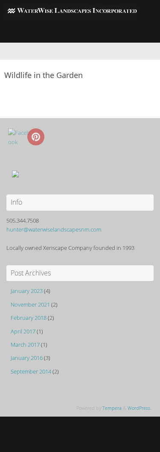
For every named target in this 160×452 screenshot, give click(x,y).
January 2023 (27, 291)
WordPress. (139, 408)
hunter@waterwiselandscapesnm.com (53, 229)
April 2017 (23, 331)
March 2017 (25, 344)
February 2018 (29, 318)
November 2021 (30, 304)
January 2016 (27, 358)
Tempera (112, 408)
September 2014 (31, 371)
